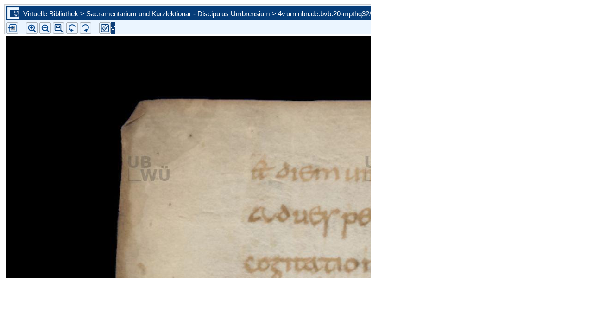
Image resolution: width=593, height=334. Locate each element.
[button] (58, 28)
